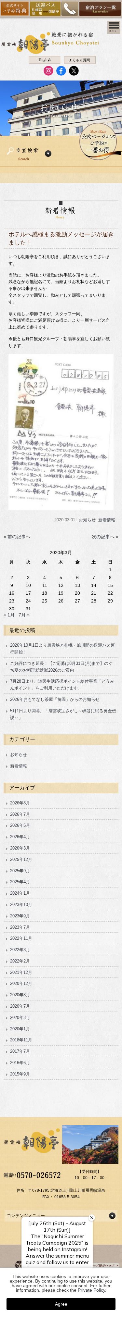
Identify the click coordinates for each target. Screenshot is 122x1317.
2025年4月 (20, 881)
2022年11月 (21, 938)
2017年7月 (20, 1051)
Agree (61, 1304)
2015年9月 (20, 1074)
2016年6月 (20, 1062)
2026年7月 (20, 814)
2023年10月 (21, 904)
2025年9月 (20, 870)
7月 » (24, 614)
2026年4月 (20, 836)
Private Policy (91, 1290)
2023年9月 (20, 915)
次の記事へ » (105, 536)
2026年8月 (20, 803)
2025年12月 (21, 859)
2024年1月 (20, 893)
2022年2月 (20, 961)
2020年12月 (21, 983)
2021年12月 (21, 972)
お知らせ (87, 519)
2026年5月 (20, 825)
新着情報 (106, 519)
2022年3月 (20, 949)
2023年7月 (20, 927)
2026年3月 (20, 848)
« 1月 (9, 614)
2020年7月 (20, 1006)
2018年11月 (21, 1039)
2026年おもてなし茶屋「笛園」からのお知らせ (55, 699)
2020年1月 (20, 1028)
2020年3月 (20, 1017)
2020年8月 (20, 994)
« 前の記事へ (17, 536)
